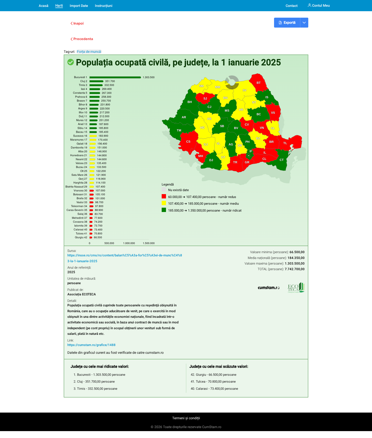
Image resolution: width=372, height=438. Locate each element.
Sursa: (71, 251)
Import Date (79, 6)
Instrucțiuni (103, 6)
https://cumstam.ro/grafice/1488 (91, 345)
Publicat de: (75, 289)
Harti (59, 5)
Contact (292, 6)
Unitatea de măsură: (81, 278)
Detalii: (72, 300)
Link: (70, 340)
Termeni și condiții (186, 418)
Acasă (43, 6)
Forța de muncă (89, 52)
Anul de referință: (79, 267)
